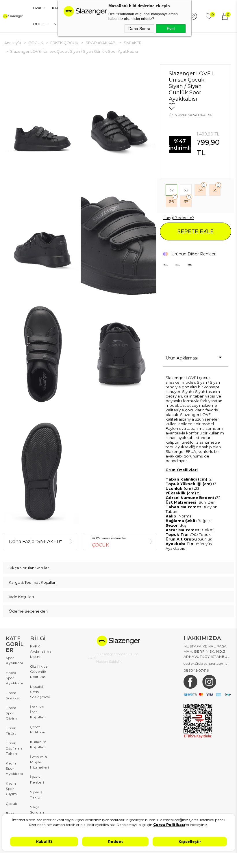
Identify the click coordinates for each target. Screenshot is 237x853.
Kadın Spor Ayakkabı (14, 768)
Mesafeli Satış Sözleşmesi (39, 691)
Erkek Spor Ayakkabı (14, 678)
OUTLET (40, 24)
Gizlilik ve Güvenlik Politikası (39, 671)
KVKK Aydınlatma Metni (39, 651)
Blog (10, 813)
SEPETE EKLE (195, 231)
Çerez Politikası (38, 729)
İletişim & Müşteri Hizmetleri (39, 762)
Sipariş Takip (36, 794)
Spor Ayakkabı (14, 660)
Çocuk (11, 803)
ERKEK (39, 8)
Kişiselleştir (190, 841)
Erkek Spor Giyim (11, 713)
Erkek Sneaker (13, 695)
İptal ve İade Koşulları (38, 712)
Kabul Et (44, 841)
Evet (171, 28)
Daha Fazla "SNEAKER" (35, 541)
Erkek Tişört (11, 730)
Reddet (115, 841)
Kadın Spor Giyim (11, 788)
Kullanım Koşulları (38, 744)
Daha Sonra (139, 28)
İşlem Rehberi (37, 779)
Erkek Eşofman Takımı (14, 748)
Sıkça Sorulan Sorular (37, 812)
